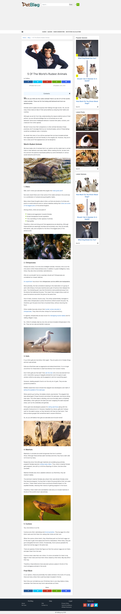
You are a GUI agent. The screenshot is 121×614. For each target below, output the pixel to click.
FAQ (43, 603)
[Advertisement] (60, 19)
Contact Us (45, 605)
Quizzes (50, 31)
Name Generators (59, 31)
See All (78, 107)
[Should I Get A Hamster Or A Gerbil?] (87, 68)
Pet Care (24, 605)
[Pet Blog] (30, 4)
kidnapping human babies (57, 315)
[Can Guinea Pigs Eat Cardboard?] (87, 140)
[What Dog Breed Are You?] (87, 48)
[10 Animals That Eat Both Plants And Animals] (87, 122)
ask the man (49, 373)
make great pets (57, 190)
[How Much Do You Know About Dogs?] (87, 91)
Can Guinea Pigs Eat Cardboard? (87, 147)
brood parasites (49, 532)
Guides (44, 31)
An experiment (28, 281)
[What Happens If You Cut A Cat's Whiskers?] (87, 158)
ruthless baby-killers (46, 464)
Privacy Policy (65, 603)
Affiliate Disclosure (67, 607)
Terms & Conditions (67, 605)
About (23, 603)
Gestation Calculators (73, 31)
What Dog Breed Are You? (87, 58)
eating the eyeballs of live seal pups (34, 390)
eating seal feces (53, 407)
